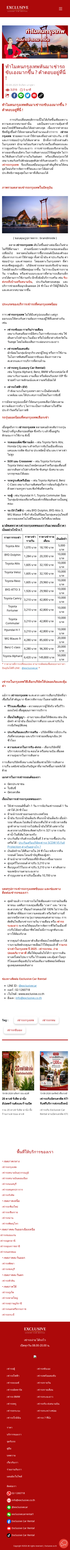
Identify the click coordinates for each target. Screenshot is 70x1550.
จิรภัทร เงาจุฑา (27, 85)
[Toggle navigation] (60, 8)
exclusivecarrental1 (22, 1514)
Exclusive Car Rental (23, 1521)
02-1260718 (18, 1493)
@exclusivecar (19, 1507)
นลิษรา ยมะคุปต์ (19, 1093)
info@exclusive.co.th (23, 1500)
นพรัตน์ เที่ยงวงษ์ (57, 1093)
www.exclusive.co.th (31, 994)
